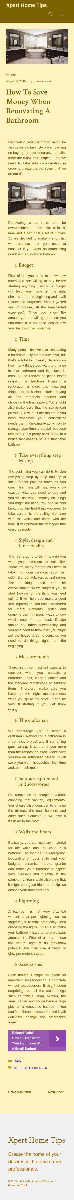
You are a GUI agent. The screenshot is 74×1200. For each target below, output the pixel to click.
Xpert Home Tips (26, 5)
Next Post (56, 1092)
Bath (13, 74)
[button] (50, 14)
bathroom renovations (30, 1068)
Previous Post (19, 1092)
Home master (42, 81)
